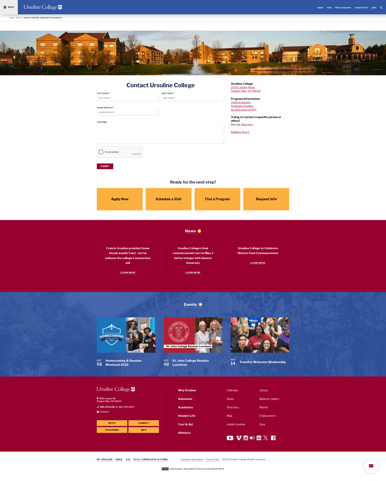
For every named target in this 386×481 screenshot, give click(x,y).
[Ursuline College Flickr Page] (252, 438)
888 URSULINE (107, 407)
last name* (168, 93)
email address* (105, 107)
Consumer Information (191, 459)
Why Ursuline (187, 390)
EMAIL (119, 459)
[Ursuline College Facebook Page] (273, 438)
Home (12, 18)
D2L (128, 459)
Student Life (186, 415)
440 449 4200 (126, 407)
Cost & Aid (185, 424)
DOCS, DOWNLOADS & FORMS (150, 459)
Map (229, 415)
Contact (19, 18)
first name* (103, 93)
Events (190, 304)
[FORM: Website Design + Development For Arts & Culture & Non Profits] (193, 469)
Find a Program (343, 7)
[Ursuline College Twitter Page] (266, 438)
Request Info (361, 7)
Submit (105, 166)
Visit (329, 7)
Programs (112, 430)
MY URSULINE (105, 459)
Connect (144, 423)
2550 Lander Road (243, 87)
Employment (267, 415)
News (190, 231)
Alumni (263, 407)
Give (374, 7)
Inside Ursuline (236, 424)
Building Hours (240, 132)
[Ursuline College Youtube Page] (230, 438)
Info (143, 430)
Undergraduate (241, 102)
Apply (320, 7)
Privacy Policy (213, 459)
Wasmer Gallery (269, 398)
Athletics (184, 432)
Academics (185, 407)
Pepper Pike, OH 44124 (246, 91)
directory (247, 124)
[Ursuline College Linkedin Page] (259, 438)
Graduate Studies (242, 106)
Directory (233, 407)
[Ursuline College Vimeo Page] (239, 438)
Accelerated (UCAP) (243, 109)
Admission (185, 398)
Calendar (232, 390)
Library (263, 390)
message (102, 121)
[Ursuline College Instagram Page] (246, 438)
